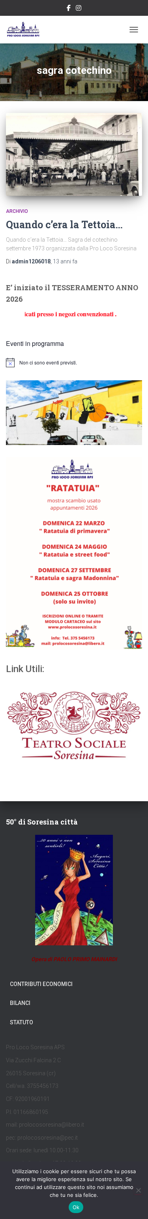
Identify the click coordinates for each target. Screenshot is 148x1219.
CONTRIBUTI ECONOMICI (41, 984)
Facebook (69, 9)
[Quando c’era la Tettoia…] (74, 154)
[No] (138, 1190)
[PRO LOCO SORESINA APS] (27, 29)
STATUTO (21, 1022)
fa (65, 261)
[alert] (74, 362)
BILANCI (20, 1003)
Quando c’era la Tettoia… (64, 224)
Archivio (17, 211)
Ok (76, 1207)
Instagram (78, 9)
